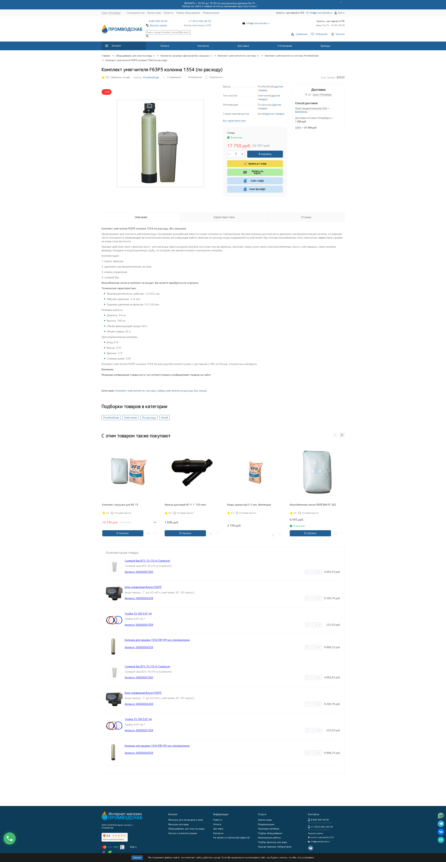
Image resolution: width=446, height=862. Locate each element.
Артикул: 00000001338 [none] (139, 624)
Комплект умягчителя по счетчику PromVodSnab (291, 55)
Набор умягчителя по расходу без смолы (182, 390)
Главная (106, 55)
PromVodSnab (151, 77)
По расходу (149, 417)
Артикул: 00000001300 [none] (139, 572)
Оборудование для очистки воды (134, 55)
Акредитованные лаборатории (274, 846)
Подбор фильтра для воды (272, 842)
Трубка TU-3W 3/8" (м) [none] (138, 613)
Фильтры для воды (178, 824)
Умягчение (130, 417)
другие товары (274, 113)
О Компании (285, 45)
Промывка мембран (268, 828)
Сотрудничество (135, 12)
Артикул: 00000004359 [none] (139, 647)
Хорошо (137, 857)
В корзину (265, 154)
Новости (217, 819)
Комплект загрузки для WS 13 (120, 504)
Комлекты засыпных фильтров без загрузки (185, 55)
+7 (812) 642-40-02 (200, 21)
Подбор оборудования (188, 12)
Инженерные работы (269, 837)
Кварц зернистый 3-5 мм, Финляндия (249, 504)
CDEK (298, 127)
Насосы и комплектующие (182, 833)
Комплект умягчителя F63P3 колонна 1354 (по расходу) (136, 60)
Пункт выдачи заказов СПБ (311, 108)
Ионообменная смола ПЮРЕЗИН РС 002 (313, 504)
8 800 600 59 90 (158, 21)
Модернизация (211, 12)
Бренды (325, 45)
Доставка (243, 45)
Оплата (164, 45)
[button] (335, 435)
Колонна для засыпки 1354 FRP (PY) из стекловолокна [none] (157, 640)
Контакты (203, 45)
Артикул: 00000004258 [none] (139, 598)
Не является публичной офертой (231, 837)
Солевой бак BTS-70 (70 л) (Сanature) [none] (147, 560)
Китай (164, 417)
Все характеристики (234, 120)
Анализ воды (154, 12)
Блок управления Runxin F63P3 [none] (143, 587)
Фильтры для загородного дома (185, 819)
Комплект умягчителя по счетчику (237, 55)
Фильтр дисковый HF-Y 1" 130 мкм (185, 504)
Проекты (168, 12)
